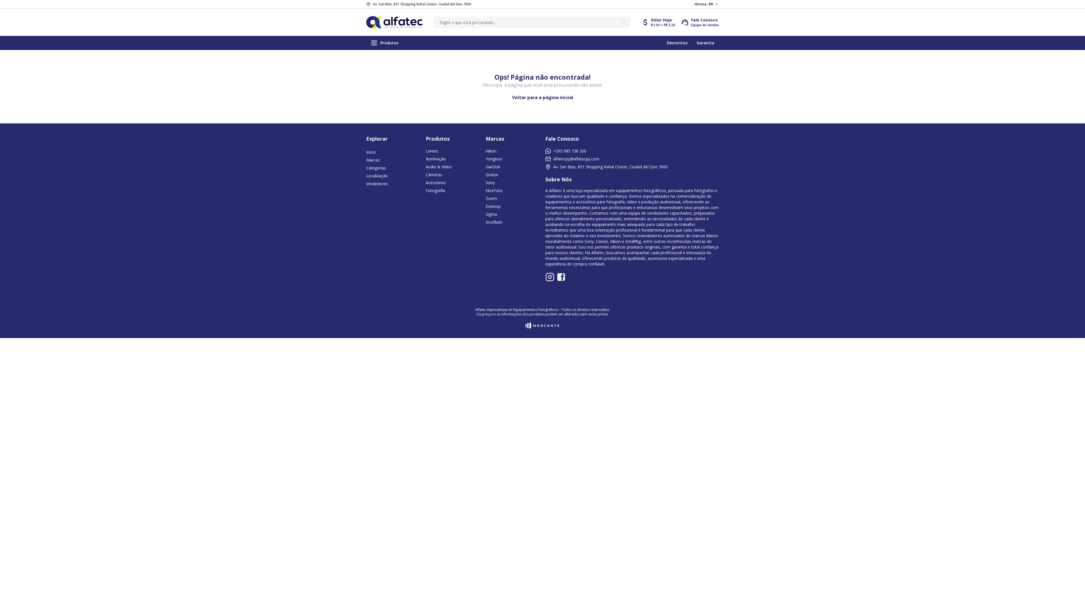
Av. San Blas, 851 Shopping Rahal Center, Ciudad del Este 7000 (422, 4)
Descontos (677, 42)
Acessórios (436, 182)
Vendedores (377, 183)
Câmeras (434, 174)
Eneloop (493, 206)
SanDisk (493, 166)
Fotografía (435, 190)
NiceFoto (494, 190)
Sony (490, 182)
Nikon (491, 151)
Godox (492, 174)
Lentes (432, 151)
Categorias (376, 168)
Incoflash (494, 222)
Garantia (705, 42)
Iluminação (436, 159)
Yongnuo (494, 159)
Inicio (371, 152)
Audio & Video (439, 166)
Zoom (491, 198)
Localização (377, 175)
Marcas (373, 160)
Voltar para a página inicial (542, 97)
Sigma (491, 214)
